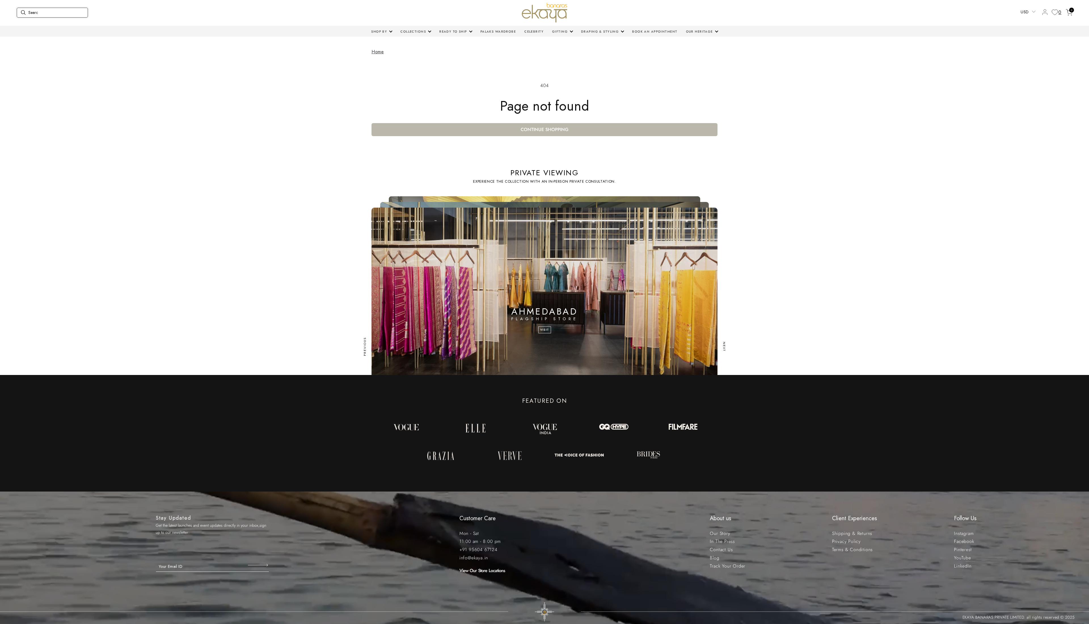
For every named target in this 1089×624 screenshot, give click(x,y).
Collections (413, 31)
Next (724, 346)
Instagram (964, 533)
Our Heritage (699, 31)
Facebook (964, 541)
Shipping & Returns (852, 533)
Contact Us (721, 549)
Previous (364, 346)
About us (720, 518)
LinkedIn (962, 566)
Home (378, 52)
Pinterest (963, 549)
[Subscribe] (258, 565)
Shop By (379, 31)
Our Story (720, 533)
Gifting (560, 31)
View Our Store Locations (482, 570)
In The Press (722, 541)
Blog (714, 558)
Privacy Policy (846, 541)
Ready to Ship (453, 31)
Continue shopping (545, 129)
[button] (381, 31)
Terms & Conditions (852, 549)
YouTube (962, 558)
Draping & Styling (600, 31)
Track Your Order (727, 566)
